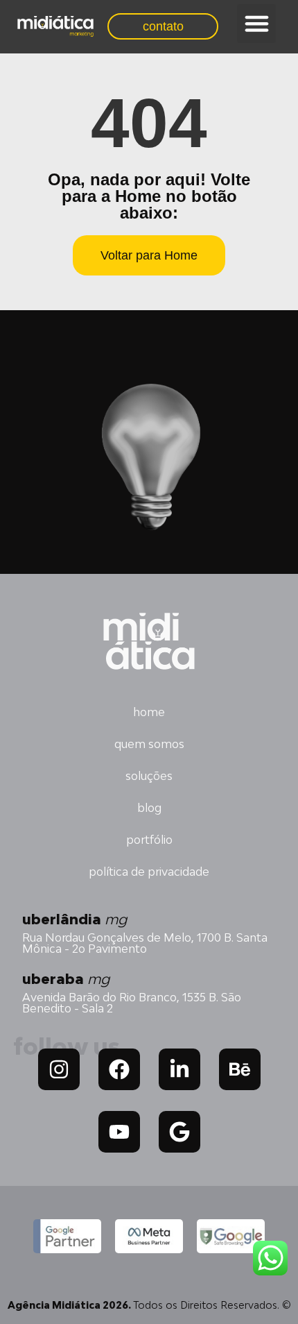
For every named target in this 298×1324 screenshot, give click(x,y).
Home (149, 712)
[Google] (179, 1132)
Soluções (149, 776)
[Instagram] (59, 1069)
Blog (149, 808)
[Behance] (240, 1069)
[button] (256, 23)
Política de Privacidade (149, 872)
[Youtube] (119, 1132)
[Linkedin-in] (179, 1069)
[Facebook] (119, 1069)
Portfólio (149, 840)
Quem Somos (149, 744)
